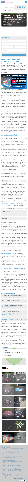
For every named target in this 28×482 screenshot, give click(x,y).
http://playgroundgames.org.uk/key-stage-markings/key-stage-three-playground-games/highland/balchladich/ (14, 136)
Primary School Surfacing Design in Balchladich (12, 468)
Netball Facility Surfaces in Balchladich (11, 475)
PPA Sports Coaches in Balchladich (10, 462)
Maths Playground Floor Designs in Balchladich (12, 456)
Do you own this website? (8, 355)
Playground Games (22, 478)
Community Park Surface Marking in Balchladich (13, 469)
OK (21, 355)
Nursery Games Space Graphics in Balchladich (12, 465)
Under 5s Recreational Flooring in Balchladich (12, 466)
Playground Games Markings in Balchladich (12, 455)
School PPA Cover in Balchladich (9, 460)
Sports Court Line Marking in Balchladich (11, 474)
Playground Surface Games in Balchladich (10, 445)
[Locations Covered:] (1, 1)
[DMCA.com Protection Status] (22, 480)
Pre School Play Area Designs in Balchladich (12, 470)
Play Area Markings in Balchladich (10, 457)
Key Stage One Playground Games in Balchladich (13, 448)
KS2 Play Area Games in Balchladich (10, 449)
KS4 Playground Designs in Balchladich (11, 452)
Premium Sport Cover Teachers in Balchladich (12, 461)
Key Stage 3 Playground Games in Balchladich (12, 451)
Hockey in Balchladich (7, 477)
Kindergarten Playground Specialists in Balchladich (13, 471)
